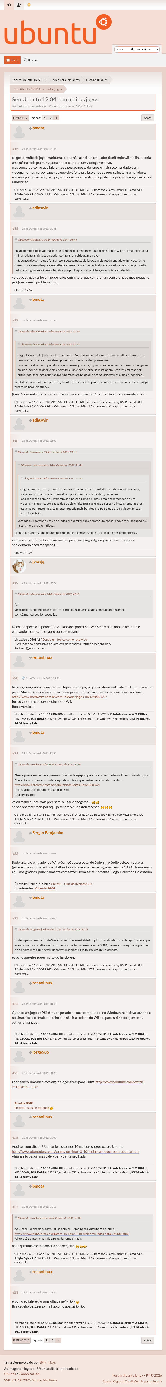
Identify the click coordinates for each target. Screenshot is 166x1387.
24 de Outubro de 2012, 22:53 (39, 753)
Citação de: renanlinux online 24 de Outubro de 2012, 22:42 (49, 764)
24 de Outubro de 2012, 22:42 (42, 678)
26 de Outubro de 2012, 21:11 (39, 1206)
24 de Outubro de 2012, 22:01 (39, 440)
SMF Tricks (48, 1362)
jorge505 (40, 1051)
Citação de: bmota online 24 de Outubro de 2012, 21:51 (47, 452)
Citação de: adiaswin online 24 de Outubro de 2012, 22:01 (49, 594)
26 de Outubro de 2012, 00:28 (39, 1073)
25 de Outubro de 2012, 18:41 (39, 1003)
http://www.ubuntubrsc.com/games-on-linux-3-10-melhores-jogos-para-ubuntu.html (75, 1151)
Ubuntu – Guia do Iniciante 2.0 (71, 884)
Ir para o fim (20, 118)
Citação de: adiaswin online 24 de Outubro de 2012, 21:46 (49, 331)
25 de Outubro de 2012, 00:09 (39, 853)
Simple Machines (44, 1380)
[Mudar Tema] (29, 5)
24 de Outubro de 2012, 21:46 (39, 228)
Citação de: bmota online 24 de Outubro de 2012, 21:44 (47, 239)
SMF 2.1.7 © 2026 (17, 1380)
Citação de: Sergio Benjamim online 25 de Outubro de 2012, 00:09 (53, 929)
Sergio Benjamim (47, 832)
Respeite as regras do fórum (32, 1107)
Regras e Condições (126, 1381)
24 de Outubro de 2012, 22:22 (39, 582)
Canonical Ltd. (29, 1374)
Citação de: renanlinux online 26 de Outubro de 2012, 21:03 (49, 1218)
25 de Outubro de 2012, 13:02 (39, 918)
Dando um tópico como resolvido (64, 639)
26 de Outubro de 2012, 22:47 (39, 1292)
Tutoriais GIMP (23, 1103)
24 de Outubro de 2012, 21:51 (39, 320)
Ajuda (107, 1381)
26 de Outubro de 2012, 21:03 (39, 1137)
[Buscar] (132, 49)
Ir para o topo (21, 1340)
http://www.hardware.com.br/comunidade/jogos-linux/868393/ (59, 697)
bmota (38, 127)
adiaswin (40, 207)
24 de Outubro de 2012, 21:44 (39, 148)
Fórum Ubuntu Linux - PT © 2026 (137, 1375)
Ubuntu (10, 1374)
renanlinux (42, 657)
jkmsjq (38, 561)
